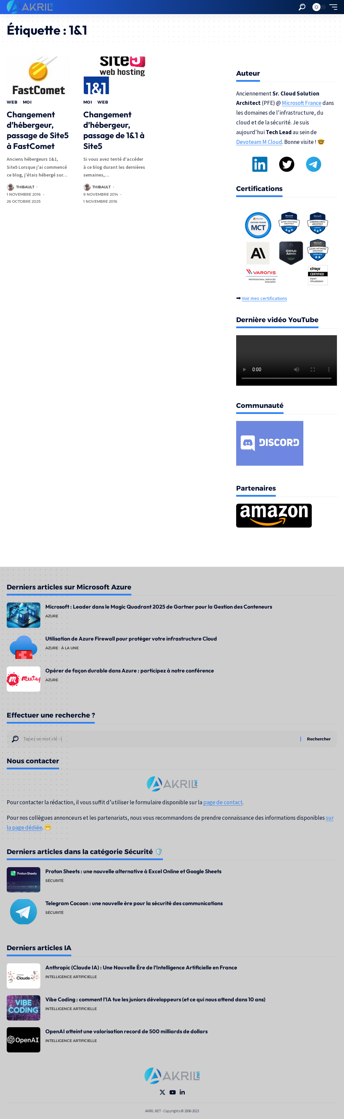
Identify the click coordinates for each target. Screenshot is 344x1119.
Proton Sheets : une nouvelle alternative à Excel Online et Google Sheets (133, 871)
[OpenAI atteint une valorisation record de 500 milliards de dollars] (23, 1039)
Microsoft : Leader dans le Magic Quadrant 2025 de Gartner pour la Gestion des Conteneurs (158, 606)
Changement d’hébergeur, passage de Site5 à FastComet (38, 130)
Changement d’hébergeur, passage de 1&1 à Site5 (113, 130)
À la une (70, 648)
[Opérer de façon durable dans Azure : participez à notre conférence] (23, 679)
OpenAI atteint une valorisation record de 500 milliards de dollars (126, 1031)
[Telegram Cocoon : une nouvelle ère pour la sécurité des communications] (23, 911)
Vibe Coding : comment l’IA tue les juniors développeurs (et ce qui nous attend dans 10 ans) (155, 999)
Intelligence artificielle (71, 976)
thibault (25, 187)
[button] (302, 7)
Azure (51, 616)
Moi (27, 102)
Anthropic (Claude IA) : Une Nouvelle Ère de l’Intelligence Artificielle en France (141, 967)
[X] (162, 1092)
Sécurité (54, 880)
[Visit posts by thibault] (10, 187)
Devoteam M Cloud (259, 142)
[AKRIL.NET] (30, 7)
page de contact (223, 802)
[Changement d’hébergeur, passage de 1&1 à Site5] (114, 75)
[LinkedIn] (182, 1092)
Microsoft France (301, 103)
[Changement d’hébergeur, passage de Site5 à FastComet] (38, 75)
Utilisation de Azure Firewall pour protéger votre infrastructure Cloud (131, 638)
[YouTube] (172, 1092)
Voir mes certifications (264, 298)
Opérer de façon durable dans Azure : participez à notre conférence (129, 670)
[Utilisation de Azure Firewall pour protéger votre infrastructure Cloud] (23, 647)
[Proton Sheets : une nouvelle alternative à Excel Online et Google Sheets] (23, 879)
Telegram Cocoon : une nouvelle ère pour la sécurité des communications (134, 903)
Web (12, 102)
